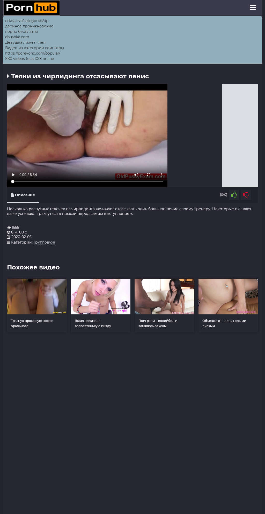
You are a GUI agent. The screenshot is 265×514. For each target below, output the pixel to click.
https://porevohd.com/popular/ (32, 53)
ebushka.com (17, 37)
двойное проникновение (29, 26)
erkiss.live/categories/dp (26, 20)
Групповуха (44, 242)
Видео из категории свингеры (34, 48)
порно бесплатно (21, 31)
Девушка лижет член (25, 42)
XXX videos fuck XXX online (29, 58)
